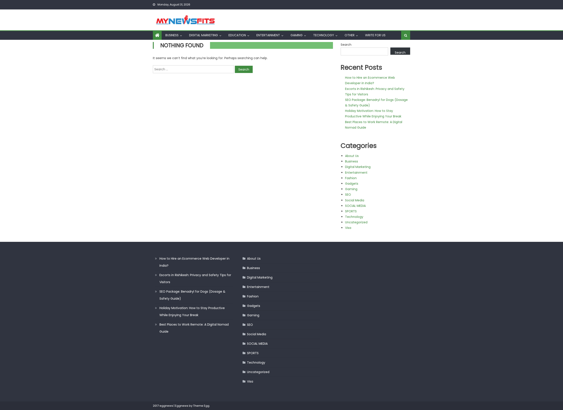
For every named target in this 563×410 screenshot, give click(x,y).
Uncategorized (356, 222)
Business (172, 35)
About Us (352, 156)
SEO (348, 194)
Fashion (351, 178)
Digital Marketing (203, 35)
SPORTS (351, 211)
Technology (323, 35)
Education (237, 35)
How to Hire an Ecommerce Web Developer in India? (194, 262)
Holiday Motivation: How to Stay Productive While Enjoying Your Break (192, 311)
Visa (348, 228)
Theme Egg (201, 406)
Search (346, 44)
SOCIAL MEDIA (355, 206)
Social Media (354, 200)
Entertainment (268, 35)
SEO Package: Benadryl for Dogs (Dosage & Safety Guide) (192, 295)
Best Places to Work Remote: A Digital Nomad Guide (194, 328)
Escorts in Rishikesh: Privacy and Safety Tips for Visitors (195, 278)
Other (350, 35)
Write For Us (375, 35)
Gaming (297, 35)
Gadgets (351, 183)
